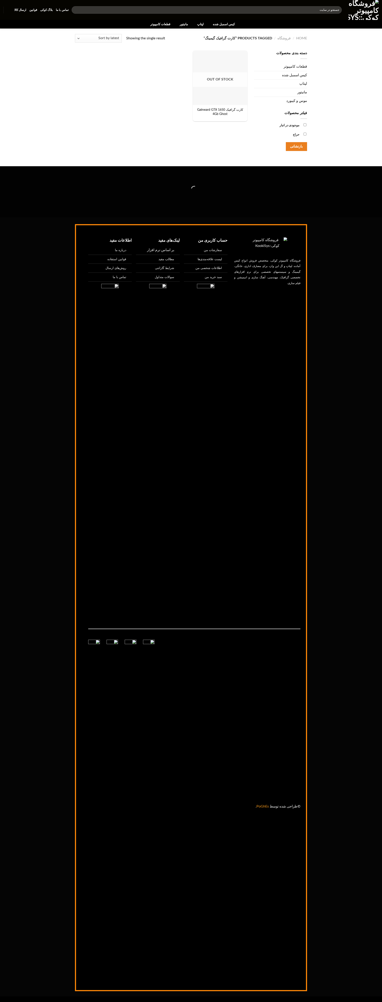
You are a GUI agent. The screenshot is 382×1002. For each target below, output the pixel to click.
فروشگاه (284, 38)
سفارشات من (213, 250)
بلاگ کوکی (46, 10)
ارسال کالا (20, 10)
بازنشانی (296, 146)
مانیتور (184, 24)
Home (301, 38)
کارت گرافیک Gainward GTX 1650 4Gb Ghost (220, 112)
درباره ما (120, 250)
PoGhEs (262, 806)
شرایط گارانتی (164, 268)
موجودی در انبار (290, 125)
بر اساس (160, 250)
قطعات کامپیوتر (160, 24)
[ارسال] (76, 10)
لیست (210, 259)
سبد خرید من (213, 277)
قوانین (33, 10)
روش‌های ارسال (115, 268)
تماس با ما (62, 10)
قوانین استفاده (116, 259)
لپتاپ (200, 24)
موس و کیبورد (296, 101)
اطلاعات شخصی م (210, 268)
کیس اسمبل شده (224, 24)
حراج (296, 134)
